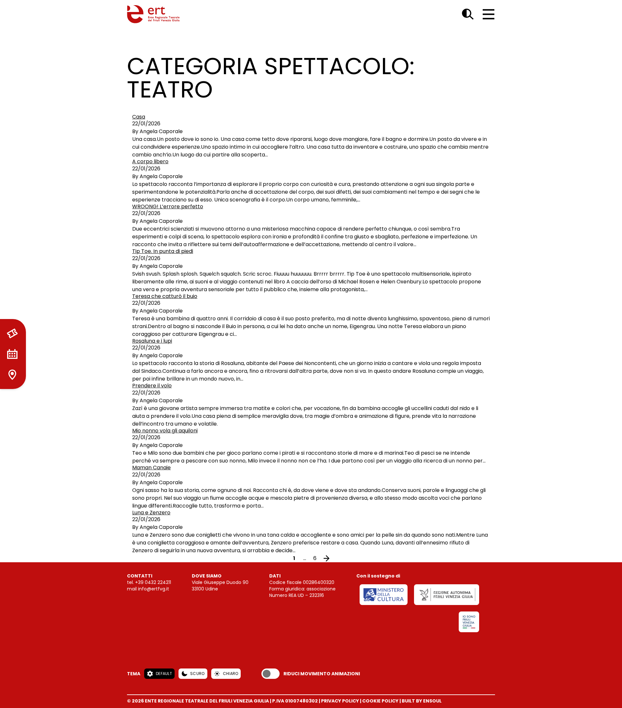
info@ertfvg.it (153, 589)
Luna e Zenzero (151, 512)
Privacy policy (340, 701)
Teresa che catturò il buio (164, 296)
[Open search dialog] (467, 14)
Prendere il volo (152, 385)
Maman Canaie (151, 467)
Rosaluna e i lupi (152, 341)
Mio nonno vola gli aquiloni (165, 430)
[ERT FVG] (153, 14)
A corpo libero (150, 161)
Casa (138, 116)
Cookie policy (380, 701)
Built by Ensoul (422, 701)
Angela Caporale (161, 131)
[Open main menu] (488, 14)
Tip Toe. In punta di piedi (162, 251)
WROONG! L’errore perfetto (167, 206)
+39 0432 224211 (153, 582)
